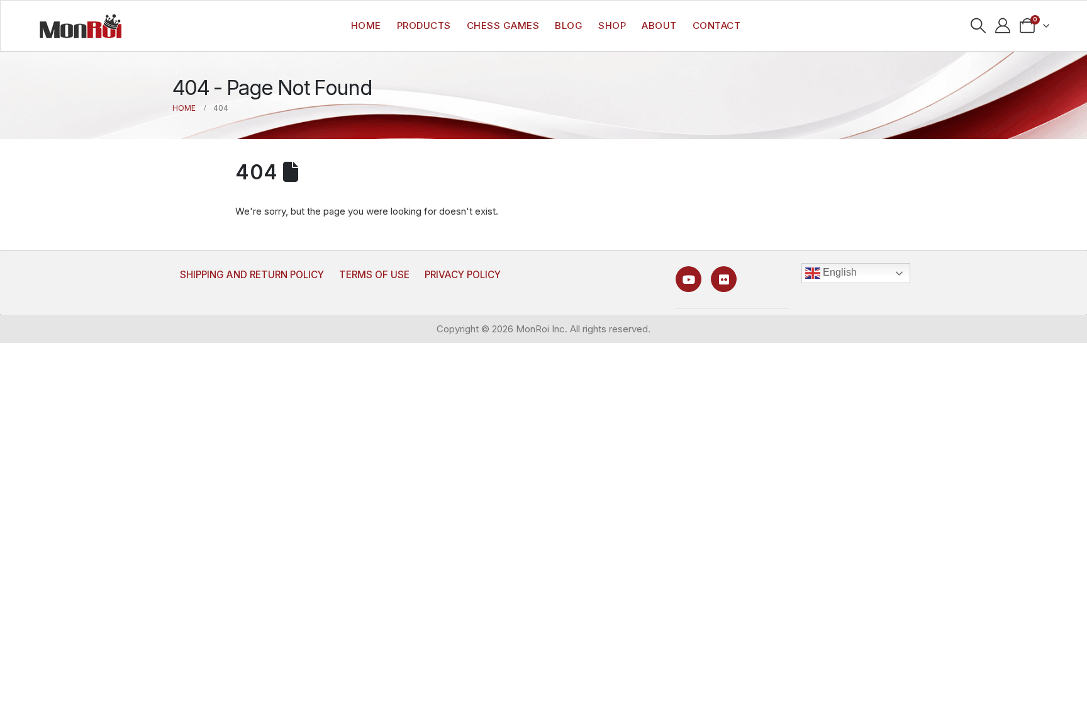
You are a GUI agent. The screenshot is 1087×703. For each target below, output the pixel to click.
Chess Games (503, 25)
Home (366, 25)
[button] (978, 25)
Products (424, 25)
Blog (569, 25)
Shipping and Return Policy (252, 275)
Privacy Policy (463, 275)
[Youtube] (688, 279)
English (838, 272)
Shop (612, 25)
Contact (717, 25)
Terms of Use (374, 275)
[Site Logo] (80, 25)
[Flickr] (724, 279)
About (659, 25)
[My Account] (1003, 25)
